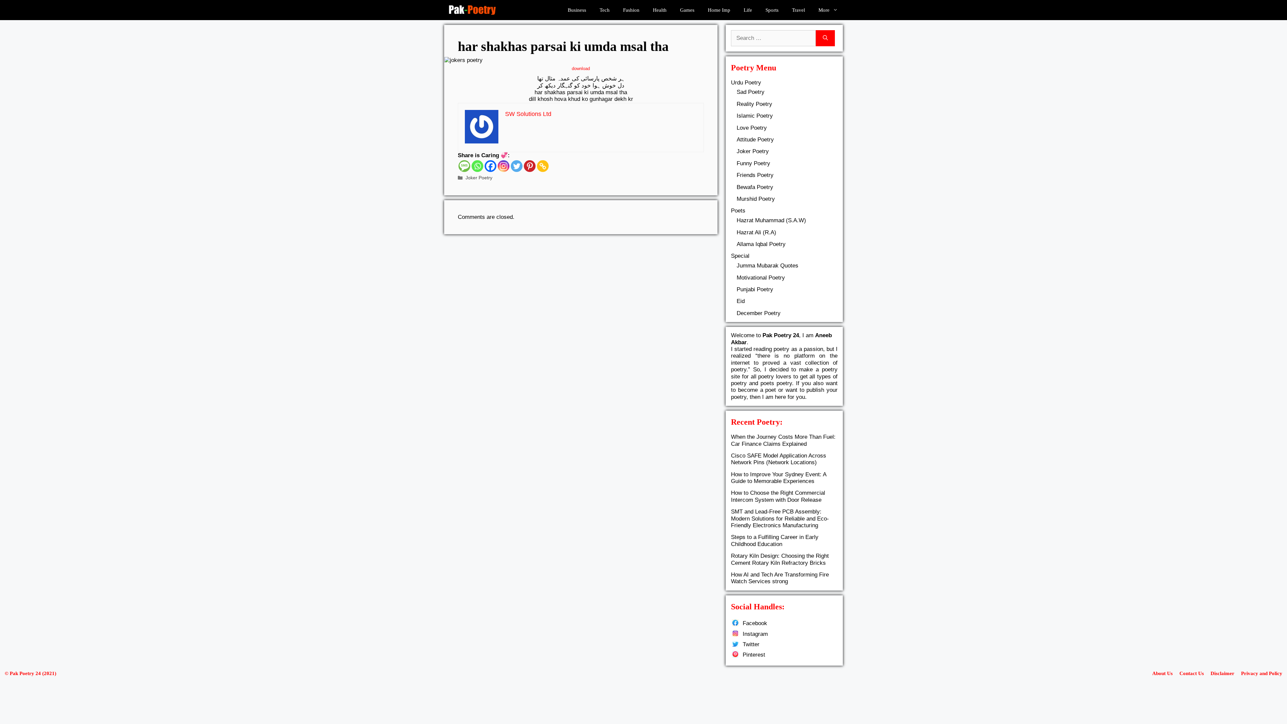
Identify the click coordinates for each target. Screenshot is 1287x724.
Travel (798, 10)
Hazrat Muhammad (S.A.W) (771, 220)
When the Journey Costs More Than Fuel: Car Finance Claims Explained (783, 440)
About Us (1162, 673)
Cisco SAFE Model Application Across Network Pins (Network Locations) (778, 459)
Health (660, 10)
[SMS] (464, 166)
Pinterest (754, 655)
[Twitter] (517, 166)
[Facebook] (490, 166)
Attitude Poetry (755, 139)
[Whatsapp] (477, 166)
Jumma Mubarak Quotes (767, 265)
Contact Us (1191, 673)
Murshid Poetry (756, 199)
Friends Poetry (755, 175)
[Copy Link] (543, 166)
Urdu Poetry (746, 82)
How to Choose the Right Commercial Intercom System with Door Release (778, 496)
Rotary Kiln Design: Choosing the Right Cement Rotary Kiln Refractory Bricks (780, 559)
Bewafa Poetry (755, 187)
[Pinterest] (530, 166)
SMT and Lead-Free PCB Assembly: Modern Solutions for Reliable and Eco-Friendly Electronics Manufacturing (780, 518)
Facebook (755, 623)
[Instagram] (503, 166)
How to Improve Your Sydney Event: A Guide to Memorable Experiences (778, 477)
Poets (738, 210)
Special (740, 256)
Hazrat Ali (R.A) (756, 232)
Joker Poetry (479, 177)
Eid (741, 301)
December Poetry (759, 313)
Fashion (631, 10)
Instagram (755, 634)
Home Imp (719, 10)
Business (577, 10)
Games (687, 10)
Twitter (751, 644)
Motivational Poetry (761, 278)
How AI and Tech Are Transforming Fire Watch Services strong (780, 578)
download (581, 68)
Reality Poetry (754, 104)
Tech (605, 10)
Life (748, 10)
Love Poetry (752, 128)
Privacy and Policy (1261, 673)
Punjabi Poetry (755, 289)
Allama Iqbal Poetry (761, 244)
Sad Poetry (750, 92)
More (824, 10)
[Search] (825, 38)
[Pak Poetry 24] (472, 10)
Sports (772, 10)
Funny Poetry (753, 163)
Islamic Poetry (755, 116)
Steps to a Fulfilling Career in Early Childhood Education (774, 540)
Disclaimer (1222, 673)
